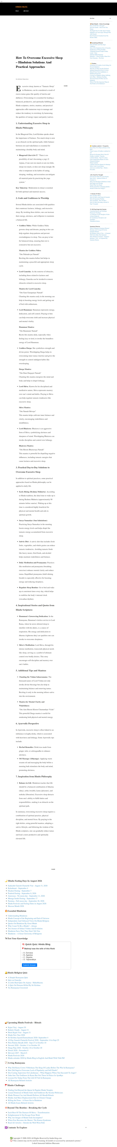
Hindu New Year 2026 (16, 1035)
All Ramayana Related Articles (20, 1080)
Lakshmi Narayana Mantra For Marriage (100, 164)
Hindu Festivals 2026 (16, 1055)
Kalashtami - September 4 (18, 888)
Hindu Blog (21, 7)
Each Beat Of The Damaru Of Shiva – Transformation (29, 1112)
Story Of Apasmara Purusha (97, 199)
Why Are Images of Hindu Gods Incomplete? (25, 1117)
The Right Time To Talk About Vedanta (100, 31)
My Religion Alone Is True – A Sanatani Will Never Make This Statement (100, 234)
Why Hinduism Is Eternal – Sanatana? (99, 236)
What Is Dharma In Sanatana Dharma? (99, 228)
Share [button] (65, 86)
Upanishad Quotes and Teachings (98, 211)
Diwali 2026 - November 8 (18, 1050)
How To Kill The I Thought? (97, 25)
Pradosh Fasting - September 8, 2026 (22, 893)
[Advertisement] (46, 29)
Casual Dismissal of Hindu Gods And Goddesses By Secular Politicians (35, 1092)
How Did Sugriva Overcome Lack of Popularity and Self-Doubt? (33, 1070)
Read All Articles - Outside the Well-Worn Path (26, 1122)
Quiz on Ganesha (14, 980)
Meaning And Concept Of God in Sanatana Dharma (98, 230)
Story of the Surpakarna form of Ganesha (100, 48)
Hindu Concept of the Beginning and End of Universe (28, 918)
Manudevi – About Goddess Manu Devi (100, 56)
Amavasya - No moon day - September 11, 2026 (26, 896)
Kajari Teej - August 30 (17, 1027)
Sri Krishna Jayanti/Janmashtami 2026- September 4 (28, 1037)
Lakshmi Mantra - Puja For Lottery (99, 158)
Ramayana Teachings (95, 213)
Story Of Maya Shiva (95, 195)
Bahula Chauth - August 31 (18, 1030)
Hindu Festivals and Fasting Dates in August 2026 (27, 903)
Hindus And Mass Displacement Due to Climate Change (29, 1097)
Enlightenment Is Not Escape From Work (24, 1115)
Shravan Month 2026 (16, 906)
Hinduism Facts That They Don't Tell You (24, 931)
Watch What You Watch (96, 185)
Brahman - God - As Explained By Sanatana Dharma (99, 239)
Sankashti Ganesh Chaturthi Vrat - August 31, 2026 (27, 885)
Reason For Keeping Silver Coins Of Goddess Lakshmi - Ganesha (99, 155)
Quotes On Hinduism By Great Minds (22, 923)
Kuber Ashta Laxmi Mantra (97, 166)
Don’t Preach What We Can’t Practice (99, 176)
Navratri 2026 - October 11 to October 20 (24, 1045)
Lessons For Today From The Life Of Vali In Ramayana (29, 1078)
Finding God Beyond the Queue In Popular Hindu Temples (30, 1090)
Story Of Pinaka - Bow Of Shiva (98, 200)
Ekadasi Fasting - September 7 (19, 890)
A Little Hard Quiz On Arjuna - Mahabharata (25, 982)
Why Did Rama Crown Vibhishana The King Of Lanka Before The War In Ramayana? (41, 1067)
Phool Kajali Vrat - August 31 (19, 1032)
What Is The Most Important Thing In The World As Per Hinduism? (99, 82)
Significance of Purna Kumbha (97, 49)
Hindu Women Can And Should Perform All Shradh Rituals (31, 1095)
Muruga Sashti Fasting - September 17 (22, 898)
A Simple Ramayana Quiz (18, 977)
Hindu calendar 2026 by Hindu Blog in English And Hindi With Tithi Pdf (36, 1058)
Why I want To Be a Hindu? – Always (22, 926)
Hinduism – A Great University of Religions (25, 933)
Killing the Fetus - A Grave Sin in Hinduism (25, 1100)
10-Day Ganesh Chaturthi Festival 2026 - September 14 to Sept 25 (33, 1040)
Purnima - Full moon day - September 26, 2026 (26, 901)
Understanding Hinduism (17, 915)
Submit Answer (29, 965)
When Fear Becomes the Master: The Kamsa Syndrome (29, 1120)
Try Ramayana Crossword (18, 987)
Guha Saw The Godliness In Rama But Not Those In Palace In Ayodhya (35, 1075)
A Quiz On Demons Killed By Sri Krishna (24, 985)
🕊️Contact (26, 11)
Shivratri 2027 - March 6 (17, 1053)
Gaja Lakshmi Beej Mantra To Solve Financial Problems (99, 160)
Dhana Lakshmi (94, 163)
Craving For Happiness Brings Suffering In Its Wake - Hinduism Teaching (100, 76)
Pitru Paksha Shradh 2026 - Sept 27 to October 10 (27, 1042)
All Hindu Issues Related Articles (21, 1103)
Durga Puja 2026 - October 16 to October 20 (25, 1047)
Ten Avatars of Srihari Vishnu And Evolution (25, 928)
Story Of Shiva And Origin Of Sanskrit (100, 197)
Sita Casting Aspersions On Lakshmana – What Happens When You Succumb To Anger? (42, 1072)
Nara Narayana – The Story (97, 58)
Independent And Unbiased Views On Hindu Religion (28, 921)
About (17, 11)
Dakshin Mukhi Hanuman (96, 54)
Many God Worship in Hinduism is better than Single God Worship (100, 182)
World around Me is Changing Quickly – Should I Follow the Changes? (100, 187)
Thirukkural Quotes (95, 221)
